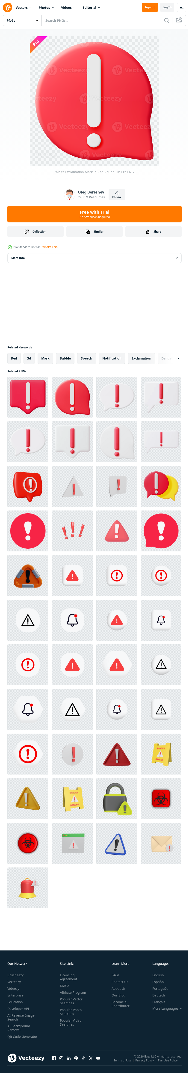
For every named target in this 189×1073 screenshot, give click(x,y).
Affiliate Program (72, 992)
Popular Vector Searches (70, 1001)
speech (86, 358)
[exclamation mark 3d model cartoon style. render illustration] (72, 530)
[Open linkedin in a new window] (69, 1062)
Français (155, 1002)
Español (155, 982)
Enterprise (15, 995)
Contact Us (118, 982)
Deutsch (155, 995)
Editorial (89, 7)
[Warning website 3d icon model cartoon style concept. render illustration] (72, 843)
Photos (44, 7)
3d (29, 358)
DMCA (63, 986)
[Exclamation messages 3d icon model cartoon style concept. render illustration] (161, 843)
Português (157, 988)
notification (111, 358)
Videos (66, 7)
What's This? (50, 247)
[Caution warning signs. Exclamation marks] (72, 575)
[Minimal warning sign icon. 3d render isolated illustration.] (116, 843)
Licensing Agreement (67, 977)
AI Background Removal (18, 1028)
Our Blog (117, 995)
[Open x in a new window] (91, 1062)
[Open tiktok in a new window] (83, 1062)
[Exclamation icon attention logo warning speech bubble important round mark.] (27, 530)
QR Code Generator (15, 1038)
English (154, 975)
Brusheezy (15, 975)
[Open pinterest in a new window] (76, 1062)
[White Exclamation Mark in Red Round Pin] (27, 397)
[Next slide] (170, 358)
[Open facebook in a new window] (54, 1062)
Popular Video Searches (69, 1022)
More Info (18, 258)
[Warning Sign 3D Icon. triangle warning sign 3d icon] (27, 575)
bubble (65, 358)
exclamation (141, 358)
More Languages (162, 1008)
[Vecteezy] (7, 7)
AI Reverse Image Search (21, 1017)
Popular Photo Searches (70, 1012)
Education (15, 1002)
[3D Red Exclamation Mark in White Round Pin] (161, 486)
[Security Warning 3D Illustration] (116, 798)
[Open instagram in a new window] (61, 1062)
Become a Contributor (119, 1004)
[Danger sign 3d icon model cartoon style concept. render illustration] (161, 754)
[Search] (166, 20)
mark (45, 358)
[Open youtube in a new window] (98, 1062)
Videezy (13, 988)
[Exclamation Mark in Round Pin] (116, 397)
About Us (117, 988)
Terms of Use (123, 1063)
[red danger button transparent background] (161, 798)
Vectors (22, 7)
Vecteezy (14, 982)
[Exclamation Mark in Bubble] (161, 397)
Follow (116, 197)
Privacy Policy (145, 1063)
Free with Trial (95, 214)
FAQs (114, 975)
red (14, 358)
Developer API (18, 1008)
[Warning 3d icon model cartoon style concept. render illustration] (72, 486)
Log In (167, 7)
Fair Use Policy (168, 1063)
